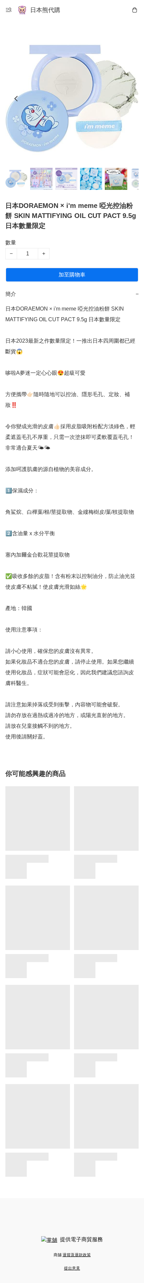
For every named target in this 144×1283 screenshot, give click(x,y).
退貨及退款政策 (77, 1255)
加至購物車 (72, 274)
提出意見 (72, 1268)
